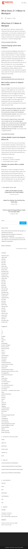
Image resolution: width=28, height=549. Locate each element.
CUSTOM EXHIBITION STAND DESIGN (9, 463)
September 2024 (5, 276)
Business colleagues (5, 345)
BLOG (2, 455)
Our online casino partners (7, 385)
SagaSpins (3, 406)
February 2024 (4, 289)
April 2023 (3, 303)
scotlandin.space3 (5, 408)
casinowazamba (5, 355)
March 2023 (4, 304)
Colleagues (3, 360)
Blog (2, 341)
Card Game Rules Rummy (7, 134)
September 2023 (5, 297)
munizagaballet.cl (5, 373)
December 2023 (4, 292)
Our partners (4, 388)
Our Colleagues (4, 383)
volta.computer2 (5, 422)
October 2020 (4, 322)
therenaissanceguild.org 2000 (7, 415)
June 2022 (3, 310)
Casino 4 (3, 352)
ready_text (3, 402)
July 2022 (3, 308)
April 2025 (3, 264)
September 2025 (5, 255)
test (2, 413)
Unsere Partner (4, 420)
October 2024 (4, 275)
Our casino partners (5, 381)
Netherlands (4, 493)
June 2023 (3, 299)
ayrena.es (3, 339)
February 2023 (4, 306)
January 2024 (4, 290)
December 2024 (4, 271)
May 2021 (3, 318)
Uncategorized (4, 418)
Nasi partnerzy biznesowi (7, 374)
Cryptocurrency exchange (7, 364)
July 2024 (3, 280)
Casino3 (3, 353)
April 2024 (3, 285)
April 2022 (3, 311)
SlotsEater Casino (5, 409)
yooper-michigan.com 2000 (7, 425)
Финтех (3, 429)
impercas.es (4, 367)
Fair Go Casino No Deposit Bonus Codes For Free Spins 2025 (14, 211)
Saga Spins (3, 404)
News (2, 376)
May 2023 (3, 301)
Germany (3, 483)
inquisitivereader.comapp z (7, 369)
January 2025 (4, 269)
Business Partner (5, 346)
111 (2, 331)
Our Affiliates (4, 380)
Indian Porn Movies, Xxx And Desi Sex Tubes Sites (14, 201)
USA (2, 499)
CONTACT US (4, 452)
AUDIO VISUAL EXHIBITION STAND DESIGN (10, 472)
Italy (2, 489)
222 (2, 332)
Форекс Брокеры (5, 430)
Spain (2, 486)
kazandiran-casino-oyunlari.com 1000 (9, 371)
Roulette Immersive (6, 77)
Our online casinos (5, 387)
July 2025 (3, 259)
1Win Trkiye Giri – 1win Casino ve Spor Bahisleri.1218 (12, 237)
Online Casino (4, 378)
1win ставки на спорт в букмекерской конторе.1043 (13, 239)
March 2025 (4, 266)
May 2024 (3, 283)
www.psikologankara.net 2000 (8, 423)
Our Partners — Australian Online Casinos (10, 390)
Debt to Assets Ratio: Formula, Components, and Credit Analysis (14, 191)
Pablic (2, 392)
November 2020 (5, 320)
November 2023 (5, 294)
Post (2, 401)
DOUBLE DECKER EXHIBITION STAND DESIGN (11, 466)
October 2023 (4, 296)
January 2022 (4, 315)
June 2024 (3, 282)
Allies (2, 338)
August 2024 (4, 278)
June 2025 (3, 261)
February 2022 (4, 313)
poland (3, 399)
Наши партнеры (5, 427)
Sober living (4, 411)
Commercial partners (6, 362)
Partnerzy (3, 397)
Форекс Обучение (5, 432)
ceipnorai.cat (4, 357)
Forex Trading (4, 366)
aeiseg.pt (3, 336)
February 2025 (4, 268)
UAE (2, 502)
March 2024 (4, 287)
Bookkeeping (4, 343)
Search (2, 220)
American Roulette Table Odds (9, 42)
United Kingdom (5, 496)
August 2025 (4, 257)
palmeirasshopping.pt (6, 394)
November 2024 (5, 273)
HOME (2, 439)
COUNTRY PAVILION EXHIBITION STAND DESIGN (12, 469)
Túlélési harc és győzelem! (7, 241)
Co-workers (3, 359)
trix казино (3, 416)
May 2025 (3, 262)
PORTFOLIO (4, 446)
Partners (3, 395)
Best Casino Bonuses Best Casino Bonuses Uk (12, 79)
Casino (2, 350)
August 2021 (4, 317)
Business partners (5, 348)
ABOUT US (3, 443)
